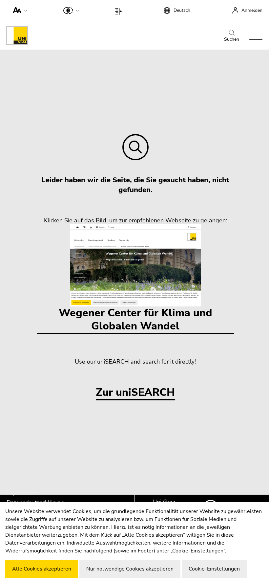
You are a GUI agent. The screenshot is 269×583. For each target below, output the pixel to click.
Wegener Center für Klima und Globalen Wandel (135, 319)
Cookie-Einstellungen (214, 568)
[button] (19, 10)
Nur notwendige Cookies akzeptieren (130, 568)
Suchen (231, 39)
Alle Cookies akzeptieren (41, 568)
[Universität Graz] (17, 36)
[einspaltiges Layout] (120, 10)
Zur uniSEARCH (135, 392)
